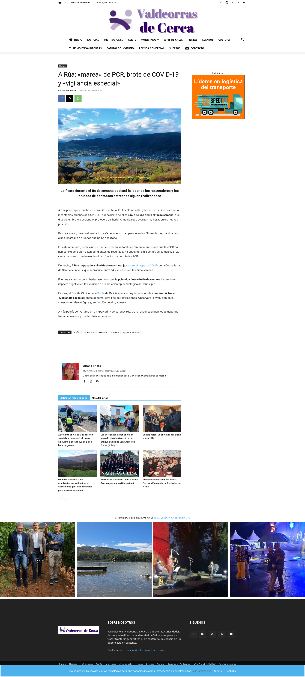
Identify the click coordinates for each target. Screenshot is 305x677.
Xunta (101, 293)
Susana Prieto (69, 90)
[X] (238, 2)
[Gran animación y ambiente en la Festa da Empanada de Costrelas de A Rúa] (162, 463)
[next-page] (66, 497)
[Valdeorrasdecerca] (152, 20)
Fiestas (192, 39)
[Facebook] (220, 2)
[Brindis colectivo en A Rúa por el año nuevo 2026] (162, 418)
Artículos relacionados (74, 398)
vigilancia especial (131, 332)
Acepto (218, 670)
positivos (115, 332)
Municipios (148, 39)
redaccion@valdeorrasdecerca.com (144, 650)
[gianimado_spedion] (218, 118)
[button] (242, 40)
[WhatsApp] (78, 98)
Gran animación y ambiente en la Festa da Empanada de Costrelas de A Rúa (162, 483)
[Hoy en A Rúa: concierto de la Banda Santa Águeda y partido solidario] (119, 463)
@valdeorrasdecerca (172, 517)
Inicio (78, 39)
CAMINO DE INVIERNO (120, 48)
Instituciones (113, 39)
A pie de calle (173, 39)
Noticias (93, 39)
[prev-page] (60, 497)
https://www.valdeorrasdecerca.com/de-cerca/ (104, 371)
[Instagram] (226, 2)
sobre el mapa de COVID (143, 265)
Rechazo (231, 670)
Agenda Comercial (151, 48)
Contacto (197, 48)
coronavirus (88, 332)
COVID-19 (102, 332)
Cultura (224, 39)
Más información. (202, 670)
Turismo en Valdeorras (85, 48)
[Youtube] (244, 2)
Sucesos (174, 48)
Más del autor (100, 398)
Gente (132, 39)
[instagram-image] (37, 559)
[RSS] (232, 2)
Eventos (207, 39)
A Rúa (76, 332)
